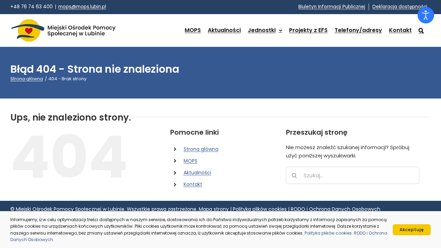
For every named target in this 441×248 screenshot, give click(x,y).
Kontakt (193, 184)
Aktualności (197, 172)
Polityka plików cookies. (329, 233)
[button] (421, 30)
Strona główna (201, 149)
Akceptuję (412, 229)
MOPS (190, 160)
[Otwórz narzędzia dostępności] (426, 15)
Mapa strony (214, 209)
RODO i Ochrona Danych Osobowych (335, 209)
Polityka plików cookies (260, 209)
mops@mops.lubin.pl (82, 6)
